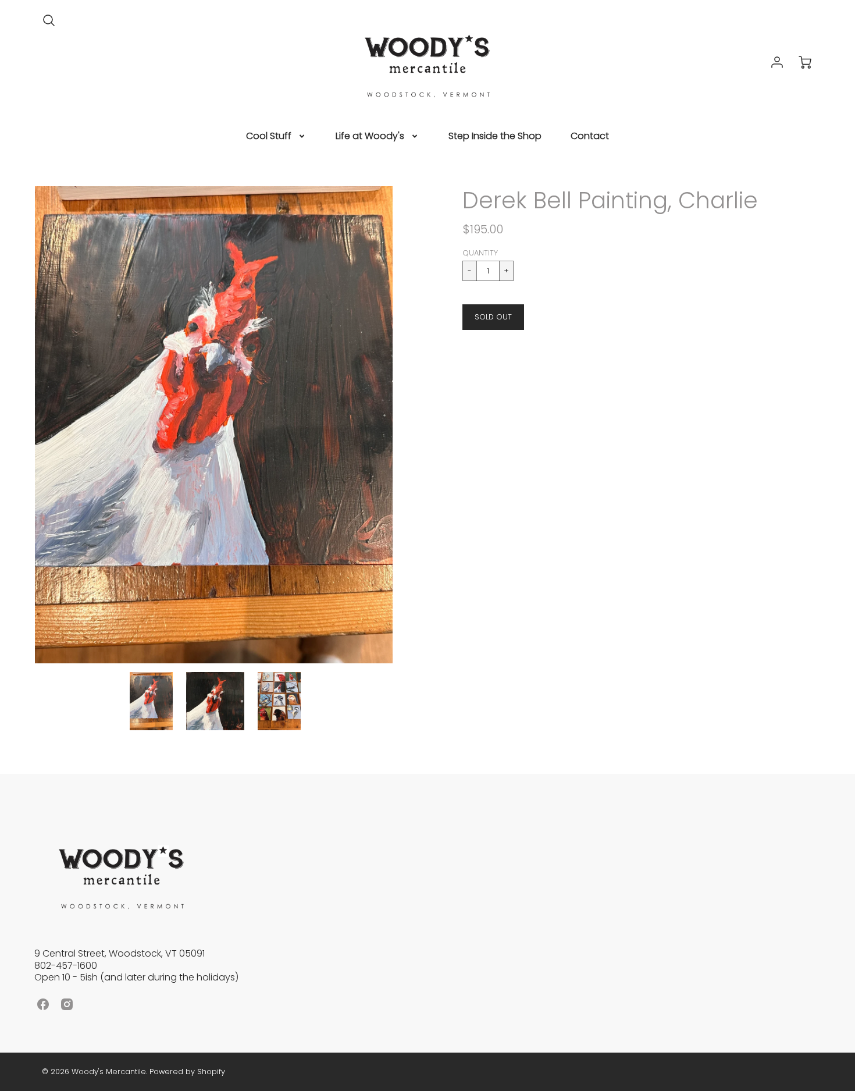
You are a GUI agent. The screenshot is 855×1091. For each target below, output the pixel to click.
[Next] (401, 424)
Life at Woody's (370, 136)
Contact (590, 136)
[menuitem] (276, 136)
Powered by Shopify (187, 1071)
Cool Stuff (268, 136)
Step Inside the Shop (495, 136)
